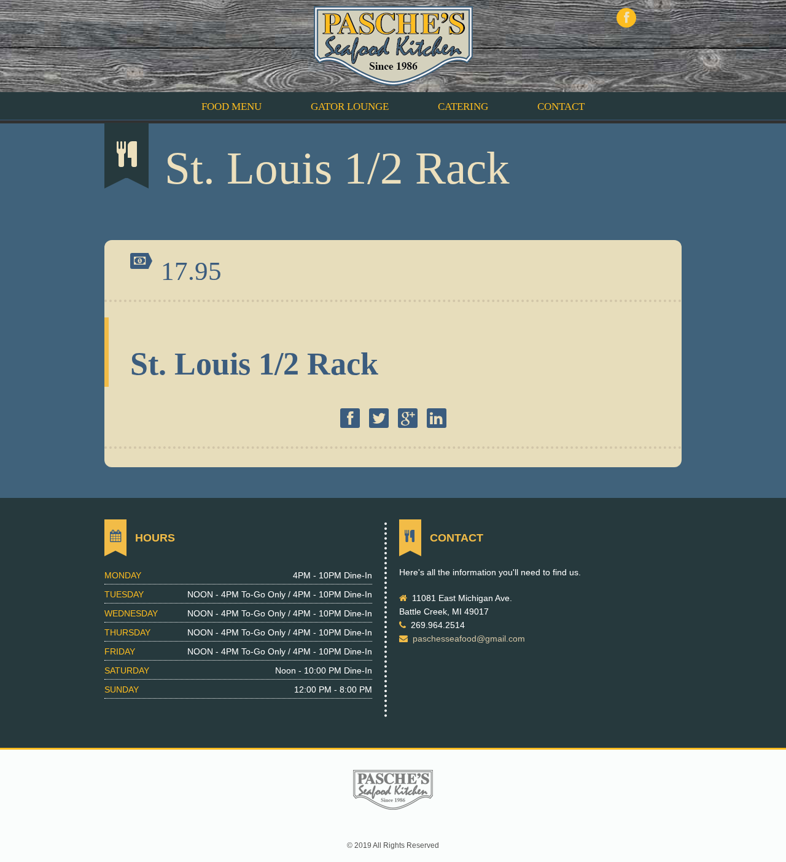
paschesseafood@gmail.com (469, 638)
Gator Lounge (350, 106)
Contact (561, 106)
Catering (463, 106)
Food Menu (231, 106)
